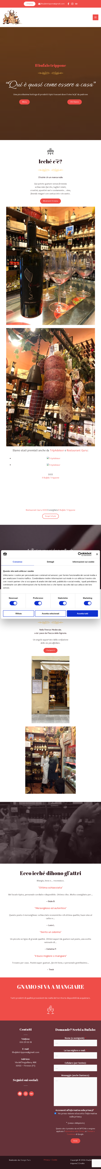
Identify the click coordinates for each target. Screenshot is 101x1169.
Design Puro (26, 1160)
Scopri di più (50, 516)
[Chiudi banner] (97, 554)
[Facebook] (68, 4)
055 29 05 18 (26, 1042)
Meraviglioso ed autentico (51, 908)
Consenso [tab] (17, 562)
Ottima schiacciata (50, 887)
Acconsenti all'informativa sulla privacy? (75, 1110)
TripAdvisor (57, 450)
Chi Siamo (74, 102)
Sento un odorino (50, 932)
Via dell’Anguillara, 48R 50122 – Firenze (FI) (25, 1064)
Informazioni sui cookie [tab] (83, 562)
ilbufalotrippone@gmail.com (53, 3)
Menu (24, 102)
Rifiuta (19, 613)
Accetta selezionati (50, 613)
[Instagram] (72, 4)
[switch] (38, 603)
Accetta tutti (82, 613)
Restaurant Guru (77, 450)
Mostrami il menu (50, 201)
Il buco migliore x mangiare (50, 955)
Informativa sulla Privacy (75, 1131)
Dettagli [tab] (50, 562)
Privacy (47, 1159)
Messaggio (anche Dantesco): (75, 1075)
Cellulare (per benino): (75, 1063)
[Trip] (76, 4)
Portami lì (50, 650)
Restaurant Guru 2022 (36, 510)
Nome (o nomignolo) (75, 1038)
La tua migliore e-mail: (75, 1050)
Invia (75, 1140)
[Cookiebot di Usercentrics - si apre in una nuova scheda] (79, 554)
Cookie (54, 1159)
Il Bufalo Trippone (50, 477)
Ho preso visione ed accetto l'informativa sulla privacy (77, 1115)
